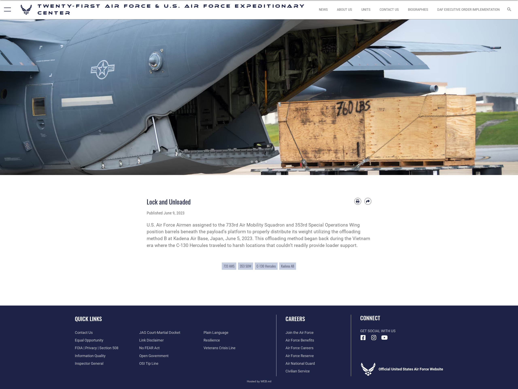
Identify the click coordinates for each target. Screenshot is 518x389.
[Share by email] (367, 201)
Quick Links (88, 319)
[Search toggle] (509, 9)
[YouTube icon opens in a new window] (384, 338)
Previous (26, 97)
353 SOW (245, 266)
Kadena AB (287, 266)
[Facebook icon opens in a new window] (363, 338)
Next (492, 97)
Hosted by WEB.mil (259, 381)
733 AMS (229, 266)
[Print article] (357, 201)
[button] (6, 9)
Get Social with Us (378, 331)
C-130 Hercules (266, 266)
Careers (295, 319)
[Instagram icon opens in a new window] (374, 338)
